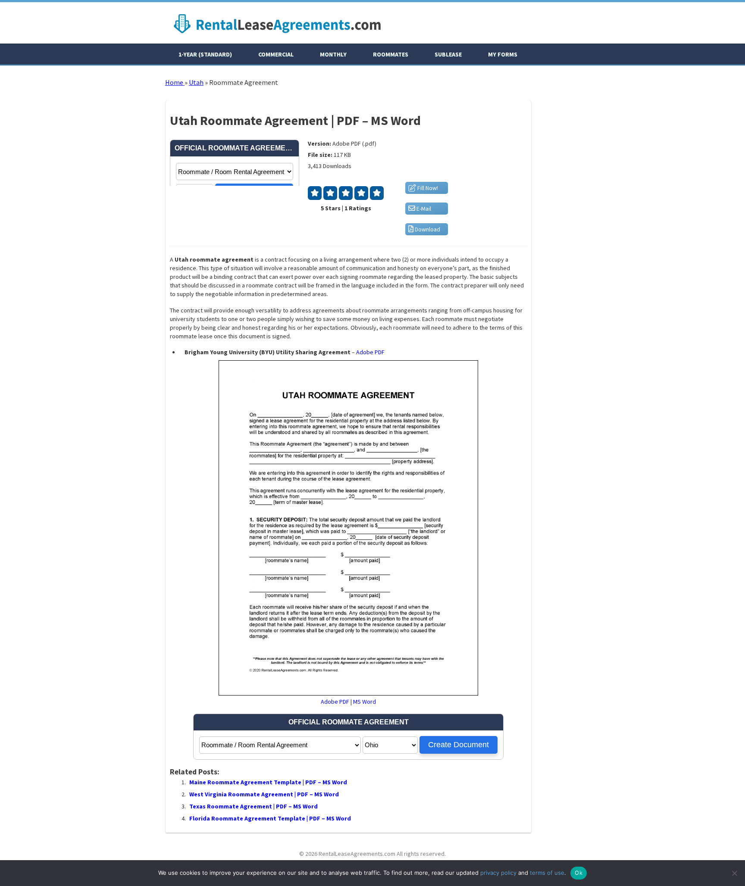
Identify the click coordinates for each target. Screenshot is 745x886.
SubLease (448, 54)
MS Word (364, 701)
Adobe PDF (370, 352)
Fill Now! (427, 188)
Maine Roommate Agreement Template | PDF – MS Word (268, 782)
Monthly (333, 54)
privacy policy (498, 872)
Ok (578, 872)
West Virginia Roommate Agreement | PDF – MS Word (264, 794)
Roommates (390, 54)
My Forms (502, 54)
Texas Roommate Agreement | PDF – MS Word (253, 806)
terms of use (547, 872)
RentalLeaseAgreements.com (357, 854)
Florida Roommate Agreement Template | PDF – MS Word (270, 818)
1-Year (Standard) (205, 54)
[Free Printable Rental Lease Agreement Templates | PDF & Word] (277, 35)
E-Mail (423, 208)
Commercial (276, 54)
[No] (734, 873)
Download (426, 229)
